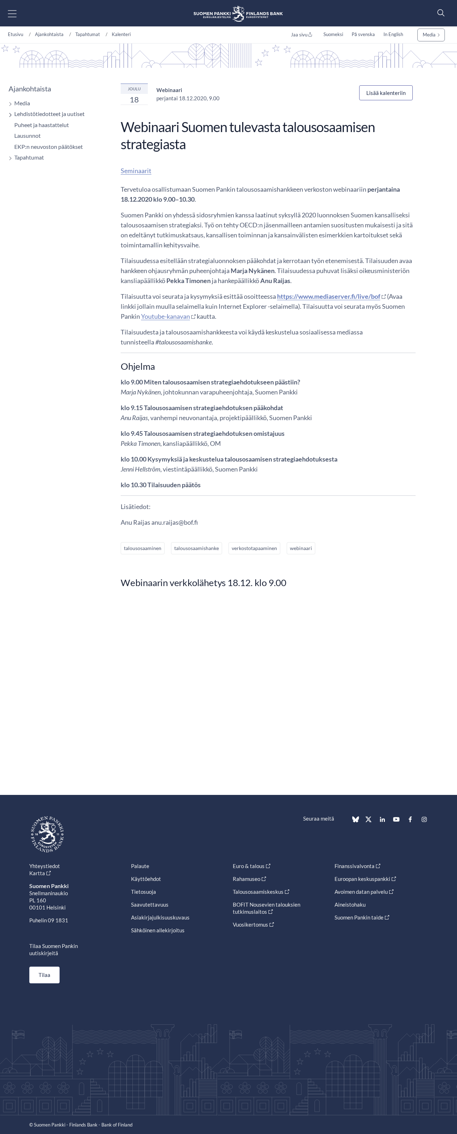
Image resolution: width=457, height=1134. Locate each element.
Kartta (37, 873)
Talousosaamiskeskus (258, 891)
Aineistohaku (350, 904)
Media (429, 34)
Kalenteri (121, 34)
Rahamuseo (246, 879)
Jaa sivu (299, 34)
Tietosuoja (143, 891)
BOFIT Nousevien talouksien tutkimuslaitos (266, 908)
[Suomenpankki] (238, 13)
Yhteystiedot (44, 866)
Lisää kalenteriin (386, 93)
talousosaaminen (142, 548)
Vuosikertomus (250, 924)
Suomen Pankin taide (359, 917)
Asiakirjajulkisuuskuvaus (160, 917)
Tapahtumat (87, 34)
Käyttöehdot (146, 879)
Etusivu (15, 34)
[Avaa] (8, 104)
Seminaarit (136, 171)
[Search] (439, 13)
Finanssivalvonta (355, 866)
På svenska (363, 34)
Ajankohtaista (49, 34)
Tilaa (44, 975)
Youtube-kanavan (165, 316)
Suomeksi (333, 34)
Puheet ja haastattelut (41, 124)
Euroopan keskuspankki (362, 879)
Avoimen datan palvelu (361, 891)
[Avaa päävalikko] (18, 13)
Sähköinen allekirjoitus (158, 930)
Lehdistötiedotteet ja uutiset (49, 113)
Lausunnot (27, 135)
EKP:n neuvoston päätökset (48, 146)
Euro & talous (249, 866)
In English (393, 34)
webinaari (301, 548)
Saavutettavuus (150, 904)
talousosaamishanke (196, 548)
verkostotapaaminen (254, 548)
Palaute (140, 866)
